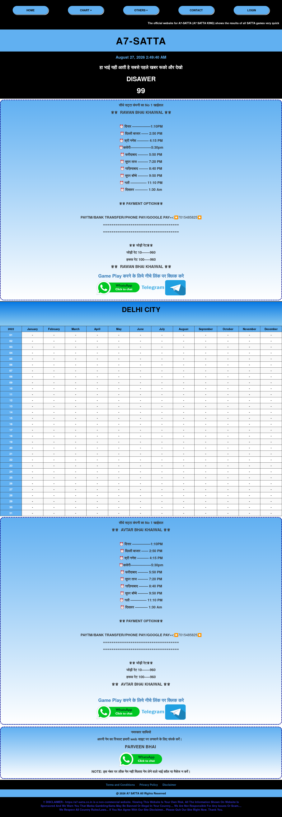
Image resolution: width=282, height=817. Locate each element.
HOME (30, 10)
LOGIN (251, 10)
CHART (85, 10)
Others (140, 10)
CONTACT (196, 10)
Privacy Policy (148, 785)
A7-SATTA (141, 40)
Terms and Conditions (120, 785)
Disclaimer (169, 785)
